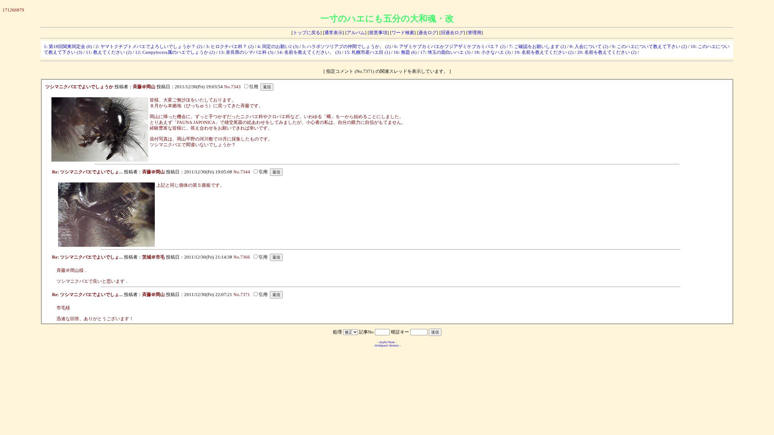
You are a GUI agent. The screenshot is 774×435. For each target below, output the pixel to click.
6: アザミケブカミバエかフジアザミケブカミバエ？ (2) (450, 46)
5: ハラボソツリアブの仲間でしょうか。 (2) (346, 46)
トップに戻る (306, 32)
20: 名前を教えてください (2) (606, 52)
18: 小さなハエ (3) (492, 52)
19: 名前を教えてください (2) (544, 52)
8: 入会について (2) (589, 46)
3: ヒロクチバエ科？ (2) (230, 46)
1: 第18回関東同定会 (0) (68, 46)
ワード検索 (403, 32)
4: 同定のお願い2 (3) (277, 46)
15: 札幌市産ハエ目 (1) (367, 52)
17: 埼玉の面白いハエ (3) (445, 52)
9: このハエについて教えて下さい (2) (649, 46)
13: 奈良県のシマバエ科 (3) (246, 52)
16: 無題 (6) (405, 52)
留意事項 (378, 32)
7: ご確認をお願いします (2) (537, 46)
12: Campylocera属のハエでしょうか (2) (175, 52)
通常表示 (333, 32)
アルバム (356, 32)
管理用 (474, 32)
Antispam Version (387, 345)
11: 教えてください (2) (109, 52)
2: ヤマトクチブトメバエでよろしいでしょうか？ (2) (149, 46)
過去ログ (427, 32)
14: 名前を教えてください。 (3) (309, 52)
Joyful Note (387, 342)
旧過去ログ (452, 32)
